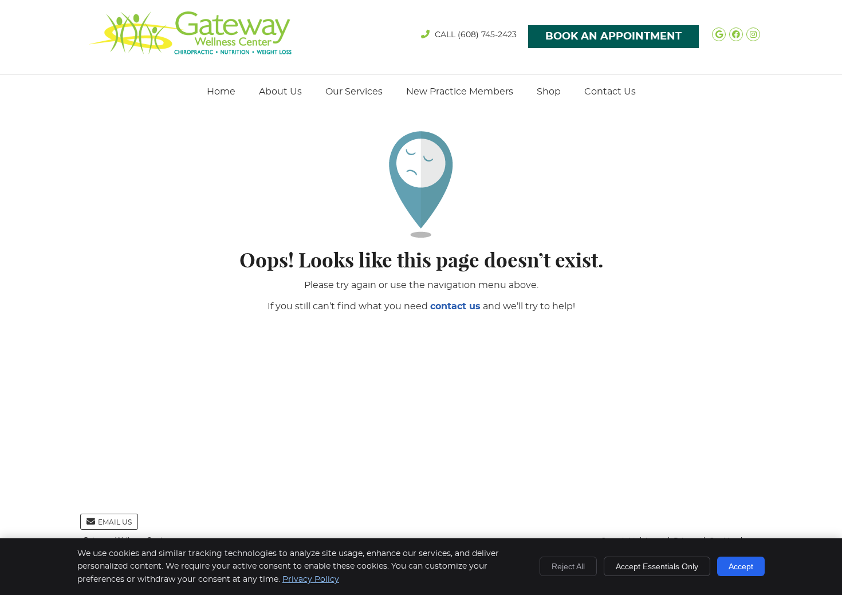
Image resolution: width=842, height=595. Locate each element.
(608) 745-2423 (487, 35)
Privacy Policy (310, 580)
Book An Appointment (613, 36)
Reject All (568, 566)
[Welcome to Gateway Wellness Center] (190, 51)
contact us (455, 306)
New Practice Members (459, 91)
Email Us (115, 522)
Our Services (354, 91)
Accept (741, 566)
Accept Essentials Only (657, 566)
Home (221, 91)
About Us (280, 91)
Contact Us (610, 91)
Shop (549, 91)
